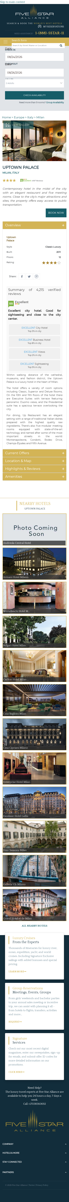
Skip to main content (12, 2)
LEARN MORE (16, 971)
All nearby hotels (34, 925)
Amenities (13, 477)
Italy (30, 117)
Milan (40, 117)
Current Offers (17, 453)
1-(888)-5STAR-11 (49, 33)
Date (9, 48)
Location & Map (18, 461)
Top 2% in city (34, 353)
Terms (31, 1185)
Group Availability (55, 102)
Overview (13, 225)
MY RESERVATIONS (53, 26)
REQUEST (14, 1022)
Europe (19, 117)
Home (6, 117)
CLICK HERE (15, 1072)
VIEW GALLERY (21, 124)
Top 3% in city (35, 329)
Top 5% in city (34, 365)
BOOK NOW (56, 212)
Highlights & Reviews (22, 469)
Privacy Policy (42, 1185)
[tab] (34, 225)
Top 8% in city (34, 341)
